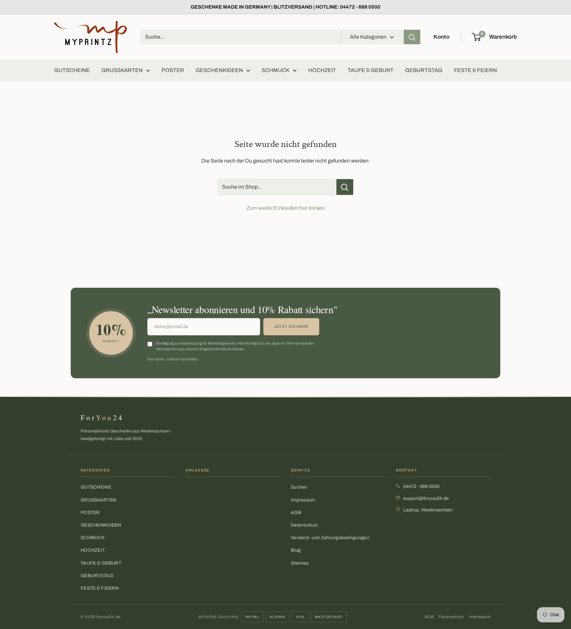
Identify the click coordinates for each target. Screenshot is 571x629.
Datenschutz (304, 525)
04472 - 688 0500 (421, 486)
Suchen (299, 487)
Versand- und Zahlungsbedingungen (330, 537)
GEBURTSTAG (423, 70)
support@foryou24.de (426, 498)
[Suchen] (412, 37)
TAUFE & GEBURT (371, 70)
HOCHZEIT (322, 70)
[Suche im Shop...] (344, 187)
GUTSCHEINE (72, 70)
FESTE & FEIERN (475, 70)
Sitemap (300, 563)
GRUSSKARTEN (122, 70)
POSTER (173, 70)
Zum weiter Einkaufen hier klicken (286, 208)
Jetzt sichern (291, 326)
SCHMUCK (275, 70)
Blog (296, 550)
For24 (102, 417)
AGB (296, 512)
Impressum (303, 500)
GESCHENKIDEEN (219, 70)
